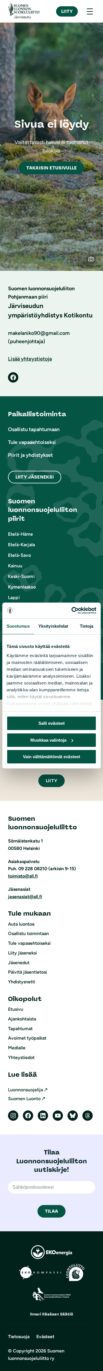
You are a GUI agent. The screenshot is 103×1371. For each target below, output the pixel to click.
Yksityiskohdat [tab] (53, 626)
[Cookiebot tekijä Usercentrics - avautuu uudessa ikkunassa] (72, 610)
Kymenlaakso (22, 587)
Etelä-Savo (19, 555)
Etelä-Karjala (21, 544)
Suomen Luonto (24, 1098)
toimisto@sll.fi (23, 876)
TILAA (51, 1211)
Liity (67, 11)
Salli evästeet (51, 723)
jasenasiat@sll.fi (25, 896)
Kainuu (15, 566)
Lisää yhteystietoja (30, 359)
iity (51, 780)
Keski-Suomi (21, 576)
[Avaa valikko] (90, 11)
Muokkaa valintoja (48, 740)
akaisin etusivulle (51, 168)
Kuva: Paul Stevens (94, 262)
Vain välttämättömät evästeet (51, 756)
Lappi (14, 597)
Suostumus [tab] (18, 626)
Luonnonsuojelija (25, 1089)
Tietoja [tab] (87, 626)
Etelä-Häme (20, 534)
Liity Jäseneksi (34, 477)
